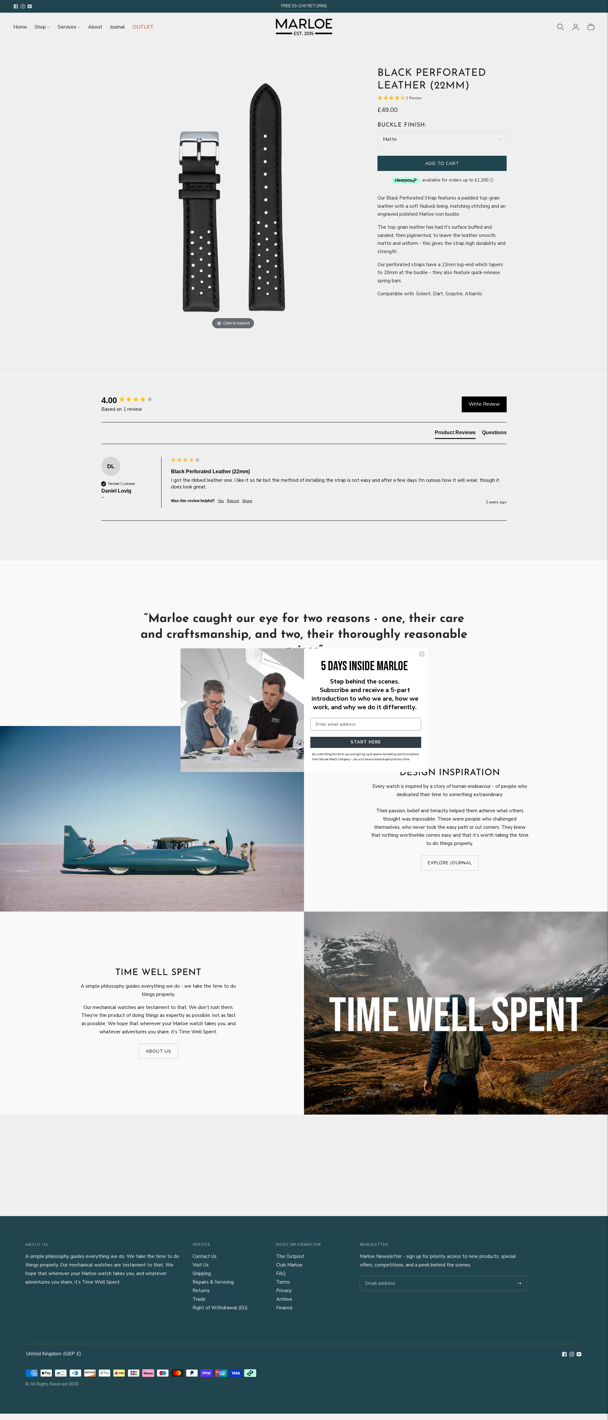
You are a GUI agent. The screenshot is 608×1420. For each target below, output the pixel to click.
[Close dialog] (422, 654)
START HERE (366, 742)
